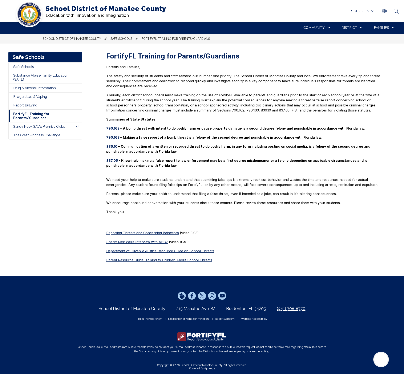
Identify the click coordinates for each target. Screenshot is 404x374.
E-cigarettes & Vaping (30, 97)
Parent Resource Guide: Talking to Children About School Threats (159, 260)
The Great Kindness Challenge (36, 135)
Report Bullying (25, 105)
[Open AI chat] (381, 359)
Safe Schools (23, 67)
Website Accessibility (254, 318)
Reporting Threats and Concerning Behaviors (142, 233)
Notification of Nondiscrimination (188, 318)
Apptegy (209, 368)
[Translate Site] (384, 11)
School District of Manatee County (72, 38)
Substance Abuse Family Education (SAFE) (40, 77)
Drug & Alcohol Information (34, 88)
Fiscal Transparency (149, 318)
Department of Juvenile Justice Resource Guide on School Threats (160, 251)
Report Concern (225, 318)
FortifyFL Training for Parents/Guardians (176, 38)
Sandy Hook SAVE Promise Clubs (39, 127)
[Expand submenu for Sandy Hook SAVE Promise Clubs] (77, 126)
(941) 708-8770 (291, 308)
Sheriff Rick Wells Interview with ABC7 (137, 242)
